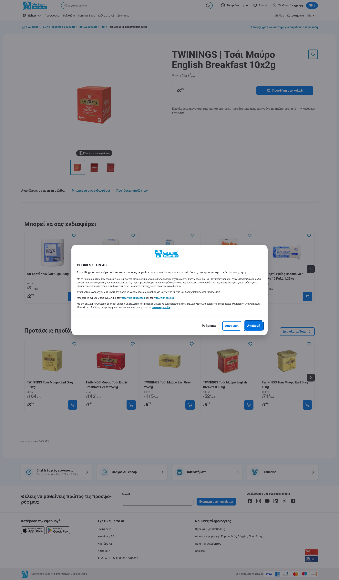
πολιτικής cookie (161, 307)
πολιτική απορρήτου (133, 298)
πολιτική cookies (164, 298)
